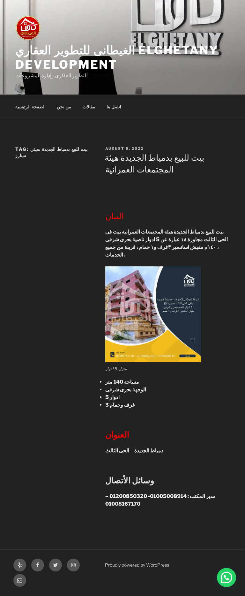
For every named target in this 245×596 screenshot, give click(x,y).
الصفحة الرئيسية (30, 106)
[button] (226, 577)
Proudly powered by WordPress (137, 565)
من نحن (64, 106)
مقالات (89, 106)
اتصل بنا (114, 106)
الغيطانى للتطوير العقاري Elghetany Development (117, 57)
